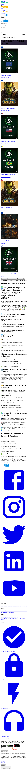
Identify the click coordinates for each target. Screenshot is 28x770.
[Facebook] (14, 493)
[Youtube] (14, 601)
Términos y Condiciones (6, 617)
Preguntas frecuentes (9, 612)
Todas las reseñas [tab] (21, 278)
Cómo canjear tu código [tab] (6, 280)
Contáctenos (10, 606)
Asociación (15, 606)
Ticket (2, 611)
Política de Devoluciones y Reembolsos (13, 611)
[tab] (19, 280)
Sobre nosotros (4, 606)
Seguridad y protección (8, 618)
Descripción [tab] (3, 278)
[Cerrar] (1, 32)
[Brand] (5, 16)
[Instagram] (14, 520)
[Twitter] (14, 547)
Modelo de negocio (22, 606)
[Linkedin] (14, 574)
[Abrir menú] (1, 16)
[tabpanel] (14, 372)
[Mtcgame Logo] (5, 466)
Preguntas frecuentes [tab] (11, 278)
